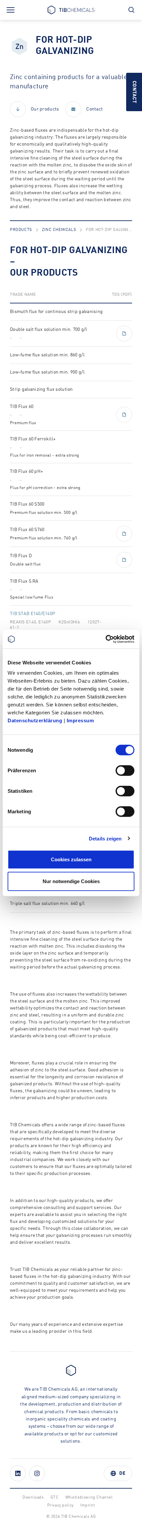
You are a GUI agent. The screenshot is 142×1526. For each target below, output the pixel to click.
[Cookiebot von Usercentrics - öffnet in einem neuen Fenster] (105, 639)
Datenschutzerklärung (35, 720)
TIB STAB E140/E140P (32, 613)
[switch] (125, 770)
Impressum (80, 720)
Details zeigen (105, 838)
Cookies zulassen (71, 859)
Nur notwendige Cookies (71, 881)
